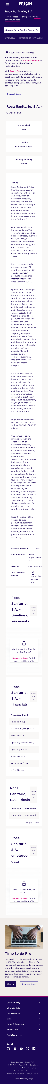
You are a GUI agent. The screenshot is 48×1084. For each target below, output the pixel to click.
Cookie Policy (12, 1065)
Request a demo (20, 658)
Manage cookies (32, 1074)
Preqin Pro (14, 71)
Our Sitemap (15, 1068)
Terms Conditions (17, 1062)
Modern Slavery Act (29, 1068)
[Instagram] (8, 1048)
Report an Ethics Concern (23, 1071)
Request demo (14, 94)
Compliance (34, 1065)
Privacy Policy (30, 1062)
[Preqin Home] (25, 4)
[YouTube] (21, 1048)
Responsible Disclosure (15, 1074)
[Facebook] (14, 1048)
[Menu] (7, 4)
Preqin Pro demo (31, 60)
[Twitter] (27, 1048)
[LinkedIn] (33, 1048)
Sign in (10, 984)
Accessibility (23, 1065)
